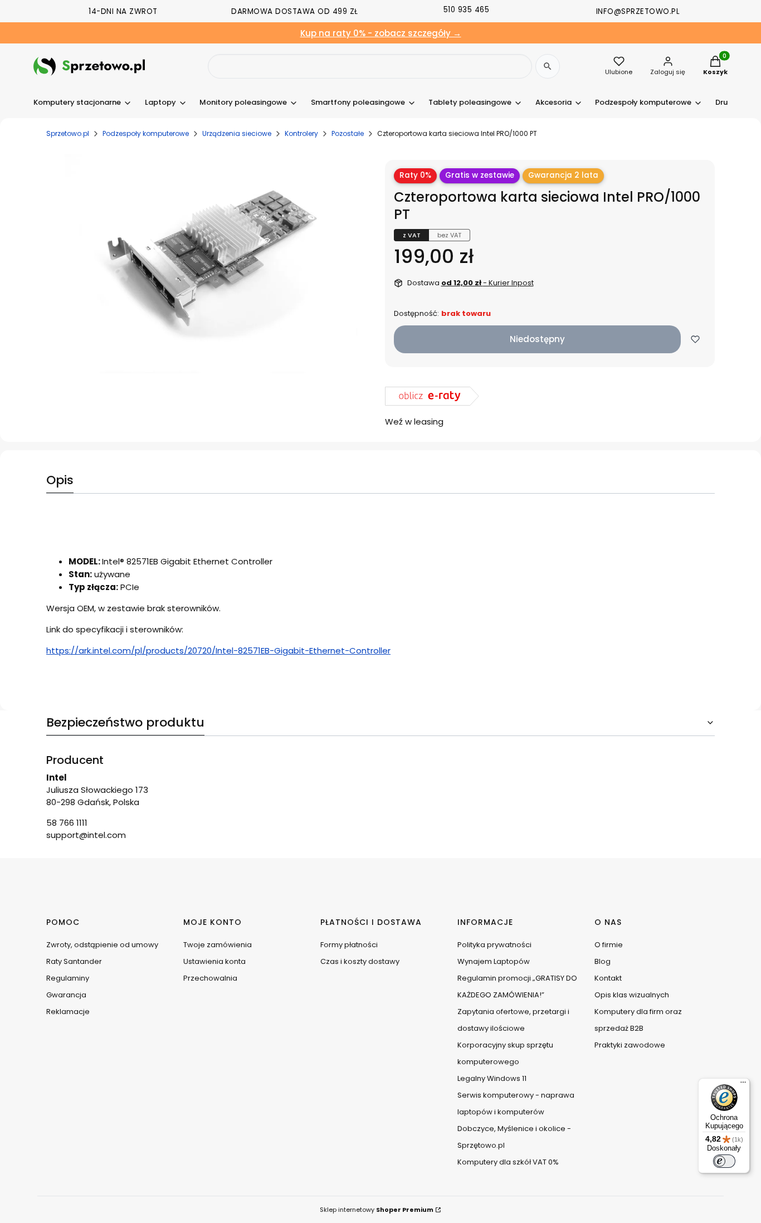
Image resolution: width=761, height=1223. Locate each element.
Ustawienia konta (214, 961)
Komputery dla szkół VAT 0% (508, 1162)
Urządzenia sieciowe (236, 133)
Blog (602, 961)
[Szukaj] (547, 66)
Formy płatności (349, 944)
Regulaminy (67, 978)
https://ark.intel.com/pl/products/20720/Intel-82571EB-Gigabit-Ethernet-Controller (218, 650)
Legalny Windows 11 (491, 1078)
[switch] (724, 1161)
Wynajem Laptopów (493, 961)
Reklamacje (68, 1011)
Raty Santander (74, 961)
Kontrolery (301, 133)
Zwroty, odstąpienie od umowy (102, 944)
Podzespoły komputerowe (146, 133)
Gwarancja (66, 995)
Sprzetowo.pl (67, 133)
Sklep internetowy (376, 1209)
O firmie (608, 944)
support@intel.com (86, 835)
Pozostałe (347, 133)
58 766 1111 (66, 823)
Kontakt (608, 978)
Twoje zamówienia (217, 944)
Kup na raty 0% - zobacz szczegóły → (380, 33)
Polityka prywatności (494, 944)
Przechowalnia (210, 978)
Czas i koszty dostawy (359, 961)
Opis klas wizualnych (631, 995)
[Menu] (743, 1085)
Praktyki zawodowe (629, 1045)
